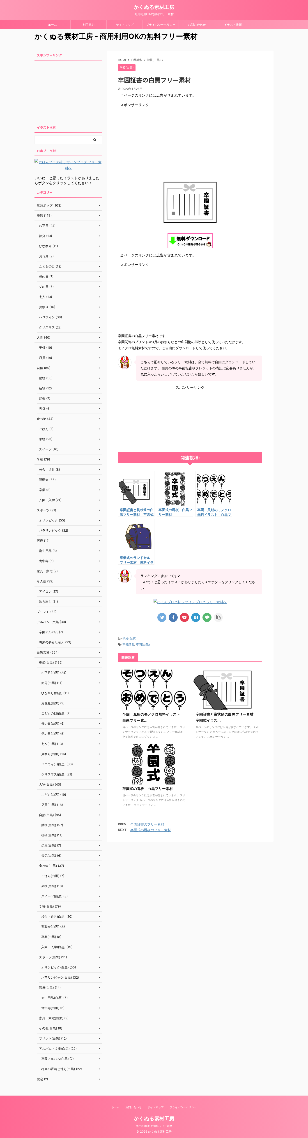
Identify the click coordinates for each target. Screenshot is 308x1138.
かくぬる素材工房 (154, 7)
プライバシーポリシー (160, 24)
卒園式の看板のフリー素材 (150, 830)
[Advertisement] (190, 139)
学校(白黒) (129, 638)
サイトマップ (124, 24)
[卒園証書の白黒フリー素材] (195, 617)
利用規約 (88, 24)
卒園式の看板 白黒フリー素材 (147, 788)
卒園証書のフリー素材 (147, 824)
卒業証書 (128, 644)
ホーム (52, 24)
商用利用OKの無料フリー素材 (154, 1126)
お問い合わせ (197, 24)
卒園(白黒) (143, 644)
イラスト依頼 (233, 24)
